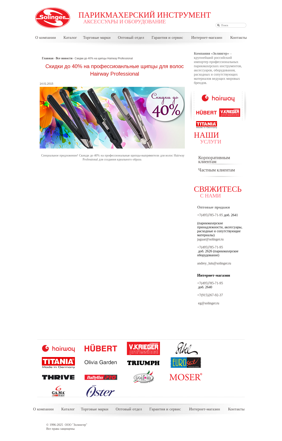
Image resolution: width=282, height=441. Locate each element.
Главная (48, 58)
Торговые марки (97, 37)
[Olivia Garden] (100, 362)
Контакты (238, 37)
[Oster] (100, 391)
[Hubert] (100, 348)
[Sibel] (185, 348)
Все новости (64, 58)
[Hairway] (58, 348)
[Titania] (58, 362)
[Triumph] (143, 362)
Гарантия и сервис (167, 37)
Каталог (70, 37)
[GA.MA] (58, 391)
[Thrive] (58, 377)
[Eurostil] (185, 362)
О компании (45, 37)
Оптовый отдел (131, 37)
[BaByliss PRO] (100, 377)
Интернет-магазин (206, 37)
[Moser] (185, 377)
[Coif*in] (143, 377)
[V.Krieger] (143, 348)
